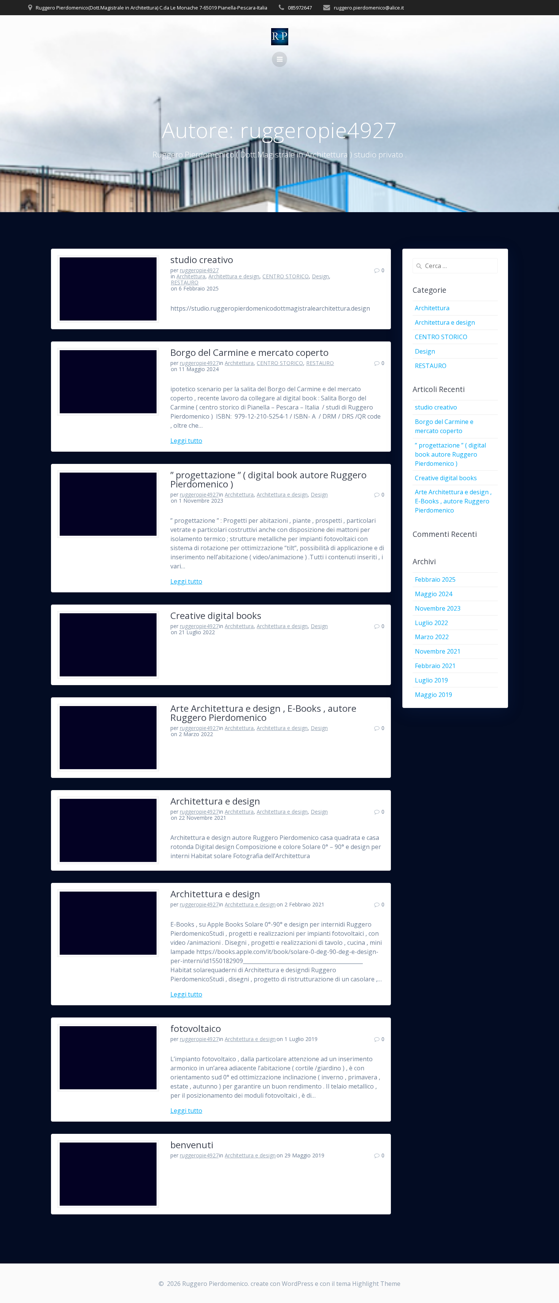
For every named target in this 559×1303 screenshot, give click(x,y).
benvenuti (191, 1144)
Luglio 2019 (431, 680)
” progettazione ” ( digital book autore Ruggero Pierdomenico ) (268, 479)
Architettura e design (233, 276)
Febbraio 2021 (435, 666)
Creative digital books (215, 615)
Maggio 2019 (433, 694)
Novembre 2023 (438, 608)
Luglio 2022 (431, 623)
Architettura (190, 276)
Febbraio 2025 (435, 579)
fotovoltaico (195, 1028)
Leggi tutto (186, 440)
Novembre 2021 (438, 651)
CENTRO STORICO (285, 276)
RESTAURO (185, 282)
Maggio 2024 (433, 594)
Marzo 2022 (432, 637)
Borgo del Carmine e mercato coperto (249, 352)
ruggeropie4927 (199, 270)
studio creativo (201, 259)
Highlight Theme (376, 1283)
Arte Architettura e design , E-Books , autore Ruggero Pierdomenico (263, 713)
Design (320, 276)
